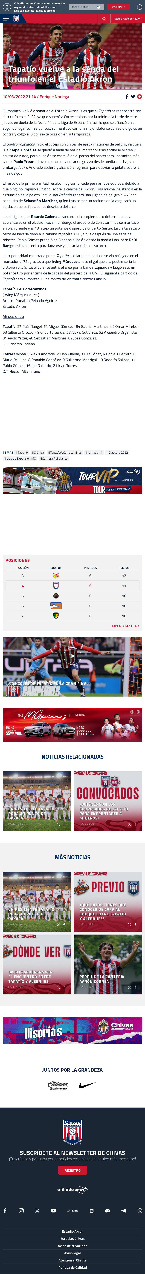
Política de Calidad (72, 1267)
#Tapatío (22, 452)
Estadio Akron (72, 1231)
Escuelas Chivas (72, 1238)
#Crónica (38, 452)
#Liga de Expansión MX (20, 458)
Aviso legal (72, 1253)
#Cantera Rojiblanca (53, 458)
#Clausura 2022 (117, 452)
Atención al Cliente (72, 1260)
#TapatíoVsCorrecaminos (65, 452)
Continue (118, 7)
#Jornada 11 (94, 452)
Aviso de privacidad (72, 1245)
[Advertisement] (72, 410)
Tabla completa (124, 626)
